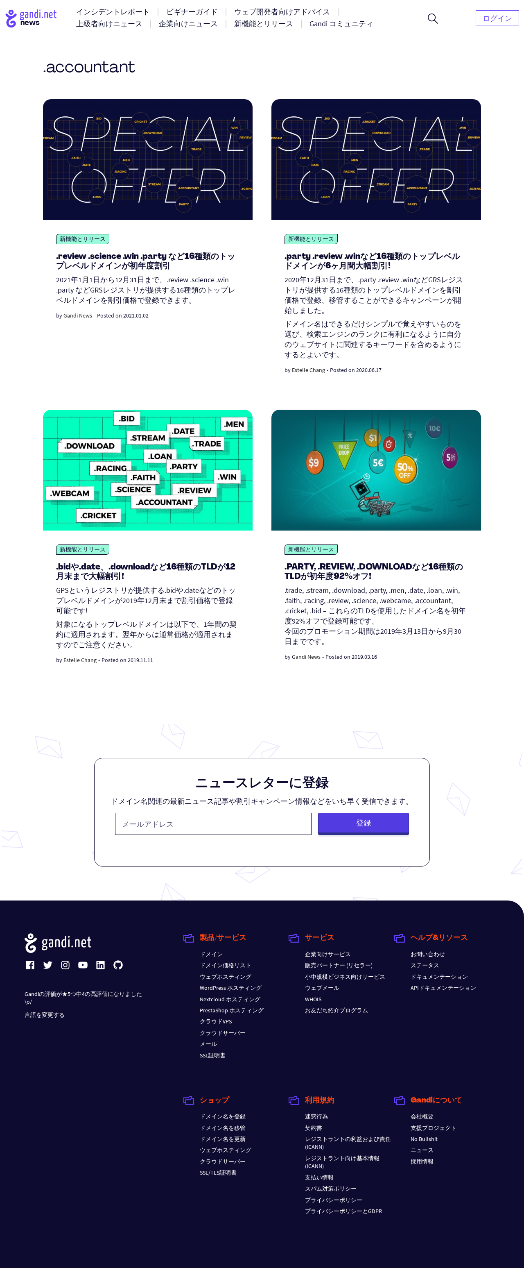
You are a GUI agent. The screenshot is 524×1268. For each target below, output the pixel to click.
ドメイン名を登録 (223, 1116)
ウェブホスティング (225, 976)
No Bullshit (424, 1139)
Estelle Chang (308, 370)
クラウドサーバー (223, 1033)
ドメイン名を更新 (223, 1139)
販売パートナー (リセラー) (339, 965)
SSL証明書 (213, 1055)
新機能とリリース (83, 239)
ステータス (425, 965)
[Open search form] (433, 18)
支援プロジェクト (433, 1128)
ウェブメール (322, 987)
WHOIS (313, 999)
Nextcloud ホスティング (230, 999)
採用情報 (422, 1161)
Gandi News (77, 315)
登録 (363, 823)
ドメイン (211, 954)
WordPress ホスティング (231, 987)
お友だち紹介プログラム (336, 1010)
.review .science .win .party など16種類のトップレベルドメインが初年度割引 (145, 261)
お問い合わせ (428, 954)
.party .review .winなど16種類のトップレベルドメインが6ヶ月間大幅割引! (372, 261)
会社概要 (422, 1116)
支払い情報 (319, 1177)
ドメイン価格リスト (225, 965)
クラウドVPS (216, 1021)
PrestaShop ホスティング (232, 1010)
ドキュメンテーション (439, 976)
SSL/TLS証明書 (218, 1172)
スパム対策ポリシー (331, 1188)
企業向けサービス (328, 954)
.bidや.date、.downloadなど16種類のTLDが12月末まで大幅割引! (145, 572)
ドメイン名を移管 (223, 1128)
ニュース (422, 1150)
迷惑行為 (316, 1116)
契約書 (313, 1128)
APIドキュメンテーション (443, 987)
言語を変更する (45, 1015)
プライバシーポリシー (333, 1200)
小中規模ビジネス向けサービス (345, 976)
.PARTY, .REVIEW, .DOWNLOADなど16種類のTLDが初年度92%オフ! (374, 572)
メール (208, 1044)
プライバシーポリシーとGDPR (343, 1211)
